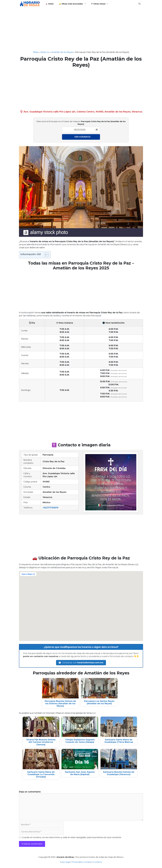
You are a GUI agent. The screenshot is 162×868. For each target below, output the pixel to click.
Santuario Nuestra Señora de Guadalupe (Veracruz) (118, 773)
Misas (35, 52)
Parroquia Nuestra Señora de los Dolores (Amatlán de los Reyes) (60, 703)
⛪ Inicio (49, 4)
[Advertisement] (81, 31)
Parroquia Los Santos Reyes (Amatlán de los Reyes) (99, 702)
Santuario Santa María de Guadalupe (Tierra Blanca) (118, 740)
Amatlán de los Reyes (62, 52)
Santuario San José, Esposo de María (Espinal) (80, 773)
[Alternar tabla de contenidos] (45, 255)
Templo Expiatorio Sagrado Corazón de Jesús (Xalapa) (80, 740)
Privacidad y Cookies (81, 862)
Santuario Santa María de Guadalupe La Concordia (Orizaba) (41, 774)
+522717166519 (50, 507)
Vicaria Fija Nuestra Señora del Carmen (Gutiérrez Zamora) (40, 742)
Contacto (97, 862)
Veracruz (44, 52)
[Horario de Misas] (30, 4)
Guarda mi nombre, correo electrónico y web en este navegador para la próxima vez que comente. (72, 837)
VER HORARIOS (82, 137)
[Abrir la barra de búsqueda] (139, 4)
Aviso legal (65, 862)
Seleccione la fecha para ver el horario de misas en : (81, 122)
